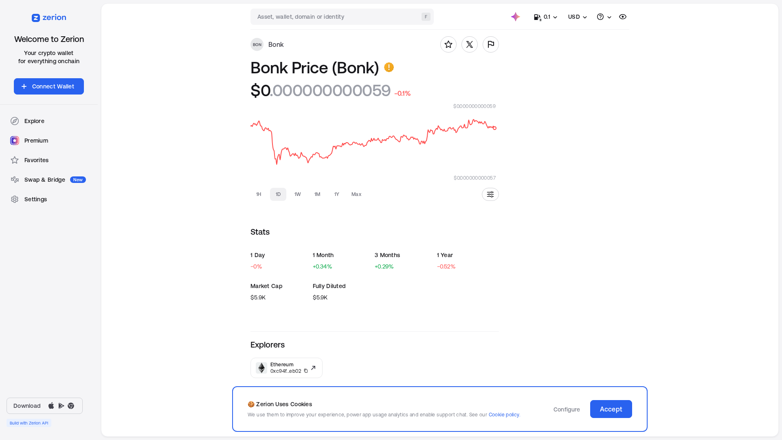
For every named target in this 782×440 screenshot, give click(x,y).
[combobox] (342, 17)
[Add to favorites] (448, 44)
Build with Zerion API (29, 422)
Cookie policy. (504, 414)
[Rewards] (515, 16)
